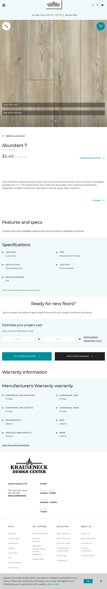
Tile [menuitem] (10, 558)
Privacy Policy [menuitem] (87, 555)
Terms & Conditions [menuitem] (86, 549)
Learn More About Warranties (15, 445)
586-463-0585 (71, 15)
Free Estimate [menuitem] (14, 562)
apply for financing (78, 356)
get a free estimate (25, 356)
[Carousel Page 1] (52, 121)
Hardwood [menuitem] (13, 543)
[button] (92, 5)
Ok (88, 581)
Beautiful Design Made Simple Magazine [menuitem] (38, 550)
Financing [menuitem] (12, 567)
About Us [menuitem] (85, 533)
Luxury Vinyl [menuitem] (14, 538)
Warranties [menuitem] (62, 555)
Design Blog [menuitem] (38, 559)
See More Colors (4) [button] (12, 113)
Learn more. (52, 584)
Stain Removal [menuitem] (63, 533)
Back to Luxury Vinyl (15, 136)
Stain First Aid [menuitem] (63, 538)
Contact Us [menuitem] (86, 543)
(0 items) (102, 5)
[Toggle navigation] (3, 5)
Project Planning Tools (90, 158)
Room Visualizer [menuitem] (40, 533)
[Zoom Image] (6, 26)
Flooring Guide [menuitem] (63, 543)
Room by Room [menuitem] (88, 538)
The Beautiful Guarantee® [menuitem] (63, 549)
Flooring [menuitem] (12, 533)
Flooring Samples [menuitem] (36, 539)
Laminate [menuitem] (12, 553)
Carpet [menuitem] (11, 548)
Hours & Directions (17, 495)
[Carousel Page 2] (55, 121)
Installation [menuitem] (62, 560)
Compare (96, 200)
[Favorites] (97, 5)
